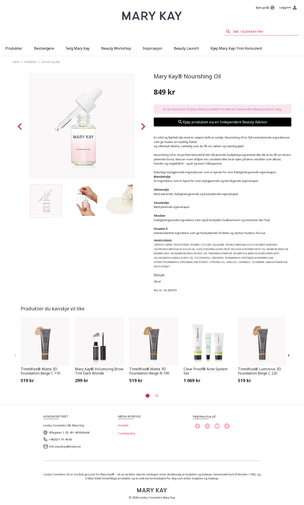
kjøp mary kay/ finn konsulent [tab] (236, 48)
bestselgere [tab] (44, 48)
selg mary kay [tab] (77, 48)
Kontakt (123, 425)
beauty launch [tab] (186, 48)
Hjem (16, 62)
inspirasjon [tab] (152, 48)
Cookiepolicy (126, 433)
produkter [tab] (13, 48)
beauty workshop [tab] (116, 48)
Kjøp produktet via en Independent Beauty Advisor (225, 122)
